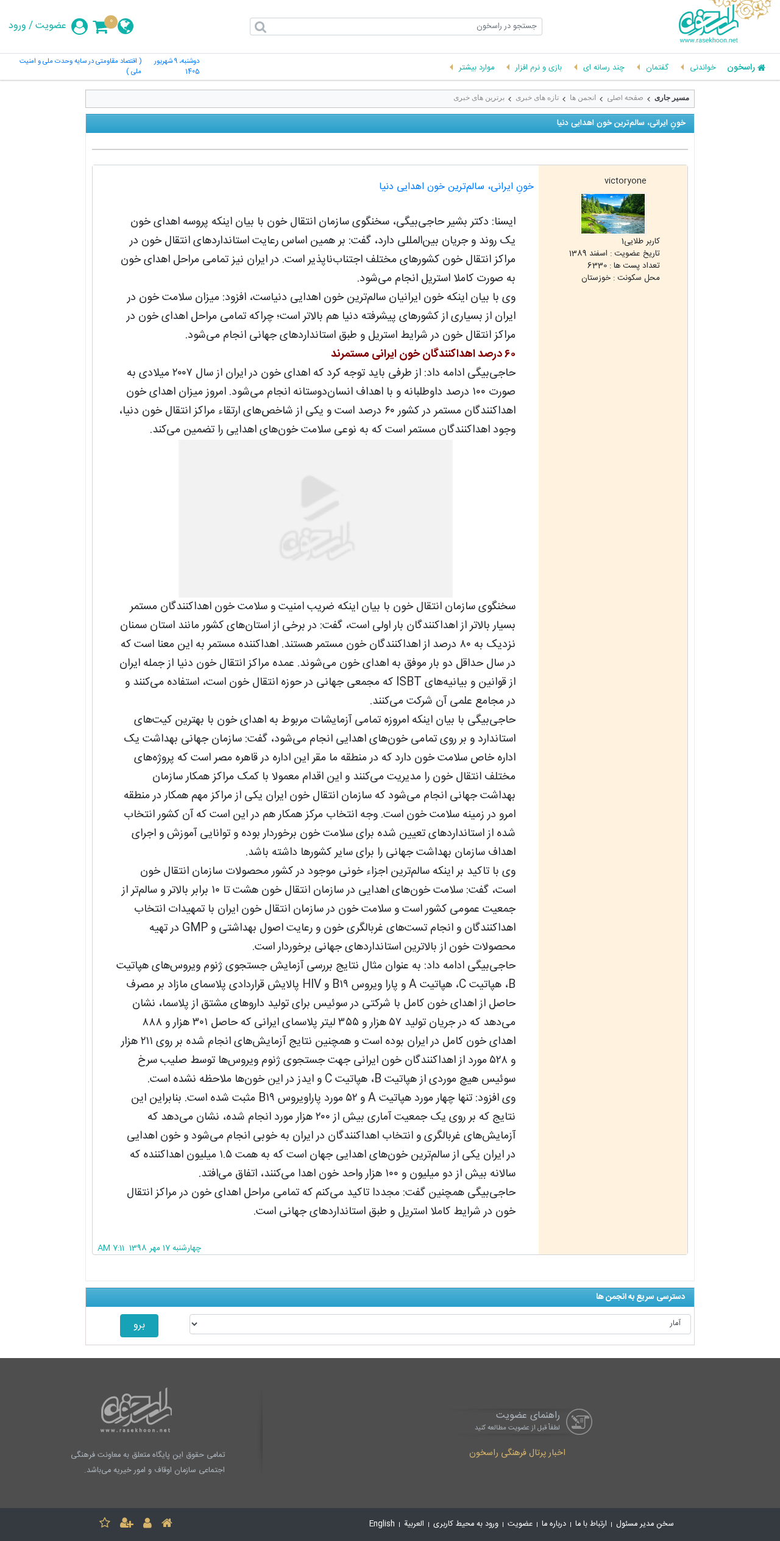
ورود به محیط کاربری (465, 1524)
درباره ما (554, 1524)
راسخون (741, 68)
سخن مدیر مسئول (645, 1524)
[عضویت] (126, 1525)
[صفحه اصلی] (167, 1525)
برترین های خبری (479, 97)
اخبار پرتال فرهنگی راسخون (517, 1454)
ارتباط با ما (591, 1524)
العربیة (414, 1524)
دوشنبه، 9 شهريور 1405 (176, 67)
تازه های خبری (537, 97)
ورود (17, 26)
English (382, 1524)
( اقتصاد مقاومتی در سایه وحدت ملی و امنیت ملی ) (80, 67)
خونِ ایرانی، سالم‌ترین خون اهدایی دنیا (456, 187)
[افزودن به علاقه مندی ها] (104, 1525)
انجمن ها (583, 97)
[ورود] (147, 1525)
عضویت (50, 26)
